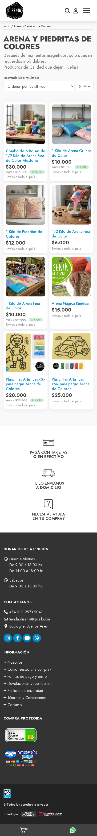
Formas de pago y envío (27, 676)
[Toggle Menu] (86, 10)
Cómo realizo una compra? (30, 669)
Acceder (75, 10)
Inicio (7, 26)
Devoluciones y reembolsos (30, 683)
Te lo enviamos (48, 485)
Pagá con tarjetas (48, 454)
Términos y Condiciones (27, 697)
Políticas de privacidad (25, 690)
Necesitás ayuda (48, 516)
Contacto (15, 704)
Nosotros (15, 662)
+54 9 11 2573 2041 (25, 612)
